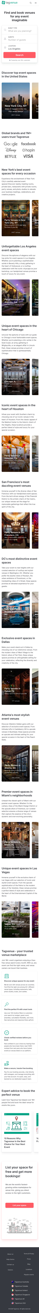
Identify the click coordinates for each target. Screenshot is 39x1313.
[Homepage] (9, 3)
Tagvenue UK (20, 1299)
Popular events (29, 1274)
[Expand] (35, 3)
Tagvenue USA (20, 1303)
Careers (10, 1270)
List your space (19, 1205)
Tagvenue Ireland (21, 1290)
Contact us (10, 1264)
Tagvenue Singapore (22, 1295)
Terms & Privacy (29, 1253)
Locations (29, 1269)
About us (10, 1254)
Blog (28, 1264)
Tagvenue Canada (21, 1286)
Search (19, 55)
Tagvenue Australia (22, 1282)
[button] (30, 3)
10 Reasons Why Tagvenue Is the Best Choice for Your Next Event (14, 1142)
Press (29, 1259)
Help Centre (10, 1259)
